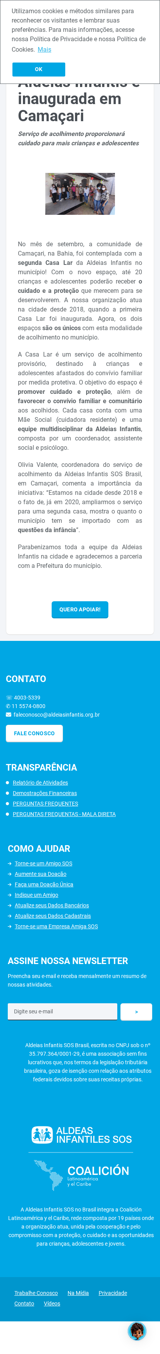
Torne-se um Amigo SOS (43, 863)
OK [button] (38, 69)
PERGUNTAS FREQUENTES (45, 804)
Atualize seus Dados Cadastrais (53, 916)
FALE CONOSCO (34, 733)
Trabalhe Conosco (36, 1293)
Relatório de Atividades (40, 783)
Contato (24, 1303)
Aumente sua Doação (40, 874)
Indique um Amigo (36, 895)
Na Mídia (78, 1293)
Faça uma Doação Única (44, 884)
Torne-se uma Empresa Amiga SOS (56, 926)
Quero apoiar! (80, 609)
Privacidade (113, 1293)
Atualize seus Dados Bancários (52, 905)
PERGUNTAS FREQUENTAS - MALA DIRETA (64, 814)
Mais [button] (44, 49)
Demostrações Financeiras (45, 793)
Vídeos (52, 1303)
